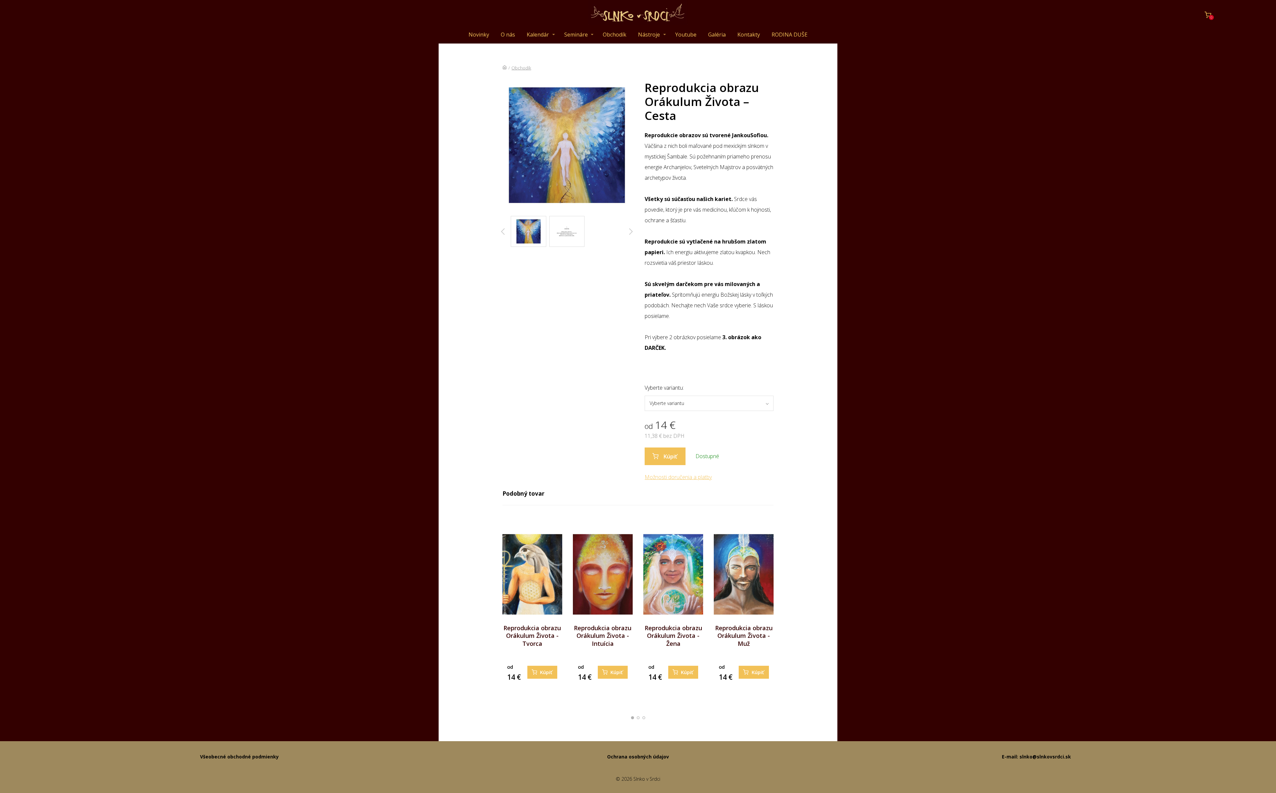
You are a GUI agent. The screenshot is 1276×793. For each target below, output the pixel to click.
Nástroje (649, 34)
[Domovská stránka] (504, 68)
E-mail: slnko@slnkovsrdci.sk (1036, 756)
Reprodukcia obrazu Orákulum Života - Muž (744, 635)
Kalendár (538, 34)
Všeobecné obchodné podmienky (239, 756)
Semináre (576, 34)
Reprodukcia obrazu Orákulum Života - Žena (673, 635)
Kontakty (748, 34)
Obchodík (614, 34)
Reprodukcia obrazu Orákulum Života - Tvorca (532, 635)
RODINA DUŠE (789, 34)
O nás (508, 34)
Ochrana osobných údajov (638, 756)
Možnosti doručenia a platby (678, 477)
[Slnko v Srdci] (638, 15)
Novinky (479, 34)
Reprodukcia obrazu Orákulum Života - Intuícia (602, 635)
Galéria (717, 34)
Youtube (685, 34)
